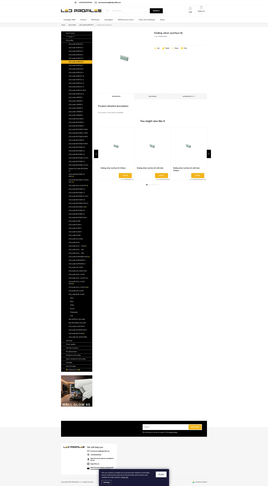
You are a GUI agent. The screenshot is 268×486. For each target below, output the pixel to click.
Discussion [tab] (152, 96)
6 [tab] (156, 184)
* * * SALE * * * (70, 37)
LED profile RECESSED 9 (76, 140)
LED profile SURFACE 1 (76, 44)
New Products (70, 33)
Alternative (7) (188, 96)
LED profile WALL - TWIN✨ (77, 246)
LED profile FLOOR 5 (75, 228)
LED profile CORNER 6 (76, 115)
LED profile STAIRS (75, 235)
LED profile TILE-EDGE (76, 239)
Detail (125, 176)
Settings (106, 482)
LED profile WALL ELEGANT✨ (78, 186)
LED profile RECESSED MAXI (78, 218)
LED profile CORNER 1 (76, 97)
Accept (161, 474)
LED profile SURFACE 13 (76, 87)
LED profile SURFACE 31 (76, 94)
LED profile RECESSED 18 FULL (78, 203)
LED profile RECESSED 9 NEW (78, 144)
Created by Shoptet (201, 482)
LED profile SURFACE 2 (76, 48)
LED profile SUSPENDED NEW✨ (79, 257)
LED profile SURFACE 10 (76, 76)
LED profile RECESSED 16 (77, 189)
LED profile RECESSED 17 (77, 193)
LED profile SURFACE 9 (76, 73)
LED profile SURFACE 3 (76, 51)
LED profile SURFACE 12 (76, 83)
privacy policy (173, 432)
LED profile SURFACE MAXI (77, 90)
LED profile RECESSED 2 (76, 122)
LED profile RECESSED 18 (77, 200)
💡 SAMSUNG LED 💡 (73, 370)
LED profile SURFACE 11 (76, 80)
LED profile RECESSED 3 (76, 126)
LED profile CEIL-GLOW (76, 291)
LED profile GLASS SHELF (77, 326)
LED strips (69, 341)
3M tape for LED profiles (73, 355)
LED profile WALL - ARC (76, 250)
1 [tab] (146, 184)
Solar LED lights (71, 366)
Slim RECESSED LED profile (77, 323)
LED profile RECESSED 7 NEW (78, 133)
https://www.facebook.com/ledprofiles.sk (101, 459)
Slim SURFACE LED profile (77, 319)
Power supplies (70, 344)
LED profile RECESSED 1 (76, 119)
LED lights (69, 363)
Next (209, 154)
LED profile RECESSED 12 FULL (78, 158)
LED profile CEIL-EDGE (76, 267)
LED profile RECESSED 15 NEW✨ (77, 175)
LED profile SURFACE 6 (76, 62)
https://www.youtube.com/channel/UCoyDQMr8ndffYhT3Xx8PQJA (101, 468)
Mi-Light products (71, 352)
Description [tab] (116, 96)
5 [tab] (154, 184)
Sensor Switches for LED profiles (76, 359)
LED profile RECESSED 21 (77, 214)
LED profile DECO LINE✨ (77, 333)
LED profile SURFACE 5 (76, 58)
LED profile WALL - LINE (76, 253)
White (72, 305)
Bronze (72, 309)
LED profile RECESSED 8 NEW (78, 137)
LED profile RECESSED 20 (77, 210)
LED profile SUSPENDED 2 (77, 260)
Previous (96, 154)
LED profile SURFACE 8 (76, 69)
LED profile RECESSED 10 (77, 147)
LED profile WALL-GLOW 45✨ (78, 287)
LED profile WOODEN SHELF (78, 330)
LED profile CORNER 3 (76, 105)
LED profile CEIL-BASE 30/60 (78, 337)
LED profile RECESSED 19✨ (78, 207)
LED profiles (69, 40)
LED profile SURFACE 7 (76, 65)
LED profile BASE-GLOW (76, 294)
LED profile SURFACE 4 (76, 55)
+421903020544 (95, 455)
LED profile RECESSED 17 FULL (78, 196)
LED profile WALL (74, 242)
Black (71, 301)
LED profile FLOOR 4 (75, 225)
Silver (72, 298)
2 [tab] (148, 184)
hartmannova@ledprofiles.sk (100, 451)
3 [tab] (150, 184)
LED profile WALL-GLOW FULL (78, 278)
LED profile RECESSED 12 (77, 154)
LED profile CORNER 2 (76, 101)
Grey (71, 316)
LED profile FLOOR (74, 221)
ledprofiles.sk (94, 464)
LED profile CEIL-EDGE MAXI (78, 271)
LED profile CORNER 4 (76, 108)
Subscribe (195, 427)
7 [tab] (158, 184)
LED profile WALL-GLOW (77, 274)
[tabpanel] (116, 154)
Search (156, 11)
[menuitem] (69, 20)
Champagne (74, 312)
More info (124, 477)
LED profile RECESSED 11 (77, 151)
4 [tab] (152, 184)
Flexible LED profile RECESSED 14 (78, 170)
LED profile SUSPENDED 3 (77, 264)
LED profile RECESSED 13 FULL (78, 165)
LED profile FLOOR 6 (75, 232)
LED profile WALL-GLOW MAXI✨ (77, 283)
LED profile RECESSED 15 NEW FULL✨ (79, 181)
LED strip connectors (72, 348)
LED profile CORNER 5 (76, 112)
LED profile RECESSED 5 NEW (78, 129)
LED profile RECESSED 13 (77, 161)
